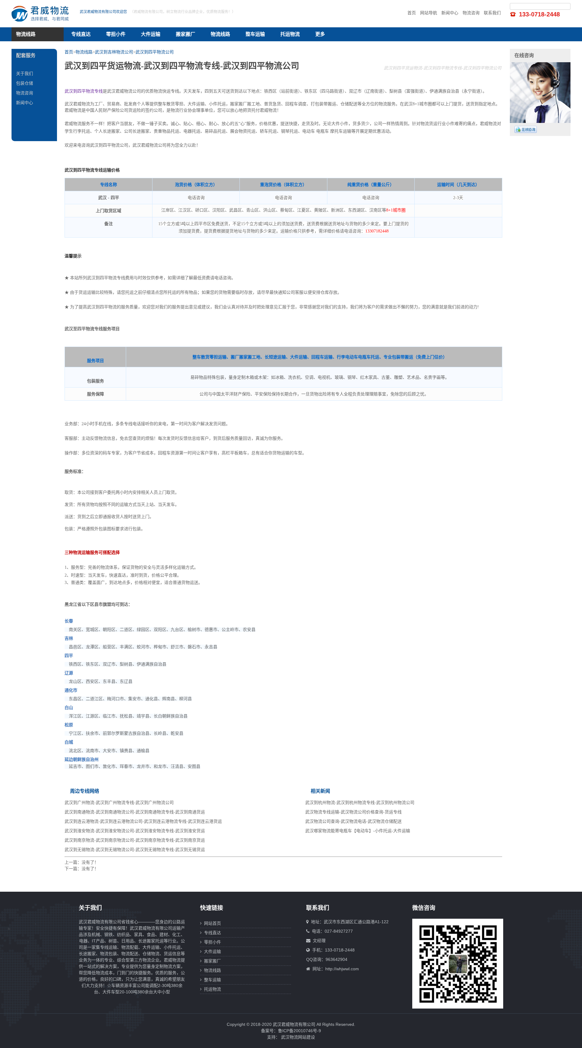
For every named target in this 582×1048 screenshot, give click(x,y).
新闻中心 (449, 12)
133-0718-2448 (539, 14)
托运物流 (290, 34)
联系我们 (492, 12)
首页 (411, 12)
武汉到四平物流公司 (154, 51)
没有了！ (90, 862)
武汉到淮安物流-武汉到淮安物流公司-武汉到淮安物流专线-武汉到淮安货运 (135, 830)
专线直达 (81, 34)
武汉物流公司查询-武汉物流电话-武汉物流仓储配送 (353, 821)
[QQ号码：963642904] (525, 129)
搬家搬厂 (185, 34)
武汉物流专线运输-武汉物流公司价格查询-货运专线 (353, 811)
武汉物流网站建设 (298, 1037)
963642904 (336, 959)
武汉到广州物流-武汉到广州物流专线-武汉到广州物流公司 (119, 802)
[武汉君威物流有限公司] (42, 13)
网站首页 (211, 923)
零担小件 (115, 34)
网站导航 (428, 12)
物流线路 (220, 34)
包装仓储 (24, 83)
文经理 (319, 940)
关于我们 (24, 73)
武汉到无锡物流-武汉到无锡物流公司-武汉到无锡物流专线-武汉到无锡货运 (135, 849)
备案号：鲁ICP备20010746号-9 (291, 1030)
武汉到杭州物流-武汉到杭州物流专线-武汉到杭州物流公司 (359, 802)
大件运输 (150, 34)
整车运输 (255, 34)
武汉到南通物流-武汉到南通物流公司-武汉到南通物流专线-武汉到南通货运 (135, 811)
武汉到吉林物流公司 (114, 51)
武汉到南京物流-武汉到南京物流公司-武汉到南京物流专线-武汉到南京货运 (135, 840)
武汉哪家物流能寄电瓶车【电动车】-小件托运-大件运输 (357, 830)
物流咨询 (471, 12)
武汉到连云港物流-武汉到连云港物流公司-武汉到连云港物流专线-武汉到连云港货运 (143, 821)
